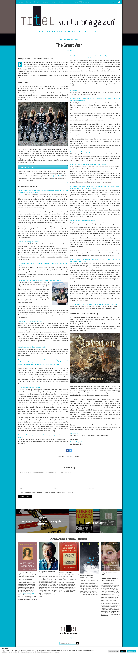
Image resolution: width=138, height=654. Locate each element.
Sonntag (69, 2)
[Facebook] (108, 2)
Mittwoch (36, 2)
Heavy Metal (61, 456)
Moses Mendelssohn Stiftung (27, 593)
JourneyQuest (57, 176)
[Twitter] (110, 2)
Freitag (53, 2)
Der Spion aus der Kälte (65, 573)
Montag (21, 2)
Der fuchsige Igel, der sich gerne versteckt (47, 572)
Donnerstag (45, 2)
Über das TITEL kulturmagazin (82, 2)
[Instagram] (113, 2)
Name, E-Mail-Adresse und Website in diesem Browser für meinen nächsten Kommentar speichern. (46, 492)
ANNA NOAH (75, 433)
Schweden (77, 456)
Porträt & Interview (72, 39)
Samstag (61, 2)
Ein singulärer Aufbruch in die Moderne (109, 573)
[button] (77, 643)
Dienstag (28, 2)
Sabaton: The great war (77, 442)
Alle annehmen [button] (131, 651)
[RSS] (116, 2)
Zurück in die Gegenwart (86, 575)
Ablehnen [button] (123, 651)
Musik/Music (69, 456)
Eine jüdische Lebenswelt (24, 573)
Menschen (63, 39)
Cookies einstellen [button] (113, 651)
